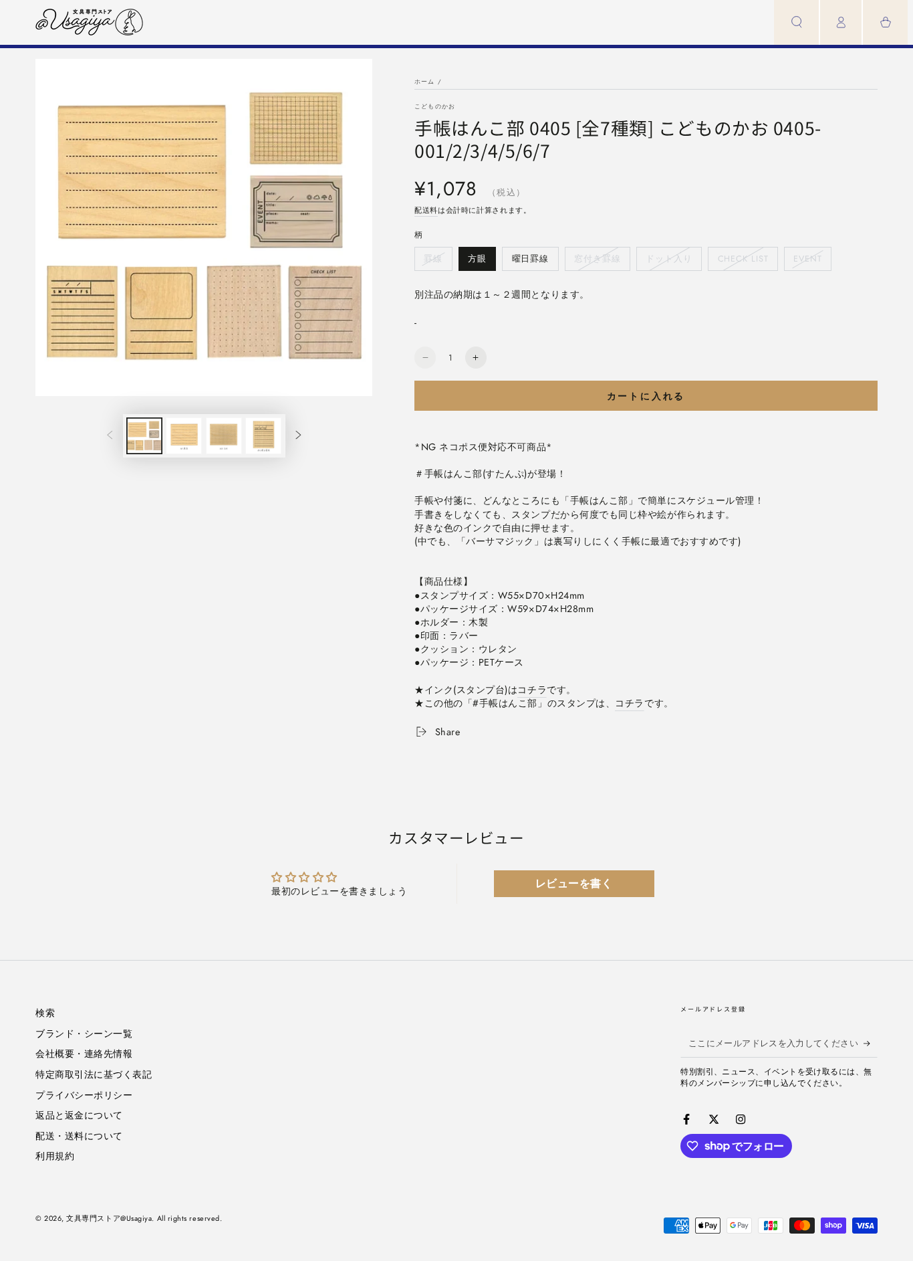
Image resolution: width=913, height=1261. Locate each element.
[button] (796, 22)
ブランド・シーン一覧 (83, 1033)
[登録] (871, 1043)
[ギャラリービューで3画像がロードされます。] (224, 435)
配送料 (426, 210)
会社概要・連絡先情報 (83, 1053)
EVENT (807, 262)
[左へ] (109, 436)
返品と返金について (79, 1115)
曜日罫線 (530, 262)
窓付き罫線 (597, 262)
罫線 (432, 262)
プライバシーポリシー (83, 1095)
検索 (45, 1013)
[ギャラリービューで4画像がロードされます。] (263, 435)
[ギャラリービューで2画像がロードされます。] (184, 435)
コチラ (532, 689)
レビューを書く (574, 883)
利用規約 (54, 1156)
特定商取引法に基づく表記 (93, 1074)
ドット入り (668, 262)
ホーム (424, 81)
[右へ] (298, 436)
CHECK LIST (743, 262)
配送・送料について (79, 1136)
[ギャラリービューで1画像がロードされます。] (144, 435)
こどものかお (434, 106)
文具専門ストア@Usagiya (109, 1218)
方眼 (477, 262)
